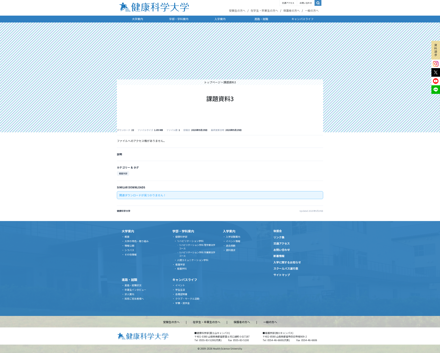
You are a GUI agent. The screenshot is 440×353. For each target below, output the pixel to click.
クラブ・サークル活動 (187, 298)
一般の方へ (312, 10)
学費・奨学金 (182, 303)
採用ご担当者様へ (134, 298)
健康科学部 (181, 236)
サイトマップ (281, 275)
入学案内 (220, 19)
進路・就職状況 (133, 285)
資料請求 (435, 50)
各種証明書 (181, 294)
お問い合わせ (306, 2)
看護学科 (182, 268)
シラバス (129, 250)
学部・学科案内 (178, 19)
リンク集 (278, 237)
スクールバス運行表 (285, 268)
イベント (180, 285)
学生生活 (180, 289)
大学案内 (137, 19)
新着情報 (278, 256)
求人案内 (129, 294)
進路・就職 (261, 19)
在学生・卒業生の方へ (264, 10)
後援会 (277, 231)
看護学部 (123, 173)
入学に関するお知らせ (287, 262)
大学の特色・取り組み (137, 241)
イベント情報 (233, 241)
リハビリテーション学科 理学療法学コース (197, 246)
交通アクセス (288, 2)
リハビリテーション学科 (190, 241)
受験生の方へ (237, 10)
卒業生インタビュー (135, 289)
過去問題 (230, 245)
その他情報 (131, 254)
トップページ (212, 82)
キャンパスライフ (303, 19)
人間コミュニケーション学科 (192, 260)
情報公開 (129, 245)
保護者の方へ (291, 10)
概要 (127, 236)
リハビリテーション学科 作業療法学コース (197, 254)
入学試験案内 (233, 236)
